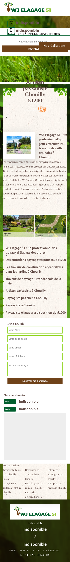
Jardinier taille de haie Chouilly (12, 472)
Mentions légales (35, 555)
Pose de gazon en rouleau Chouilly (34, 486)
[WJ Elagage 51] (27, 7)
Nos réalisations (54, 46)
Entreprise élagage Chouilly (33, 495)
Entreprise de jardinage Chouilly (56, 486)
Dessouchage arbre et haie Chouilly (32, 475)
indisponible (27, 23)
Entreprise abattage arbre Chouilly (55, 475)
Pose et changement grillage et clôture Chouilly (12, 486)
